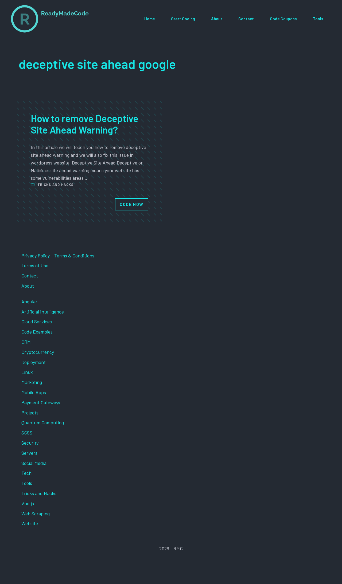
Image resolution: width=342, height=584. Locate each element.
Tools (318, 18)
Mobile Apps (33, 392)
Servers (29, 453)
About (216, 18)
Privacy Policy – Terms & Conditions (57, 255)
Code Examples (37, 332)
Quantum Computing (42, 422)
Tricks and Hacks (55, 184)
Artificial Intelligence (42, 312)
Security (29, 443)
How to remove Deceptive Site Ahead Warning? (84, 123)
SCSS (26, 433)
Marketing (31, 382)
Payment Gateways (40, 402)
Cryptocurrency (37, 352)
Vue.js (27, 503)
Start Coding (183, 18)
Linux (27, 372)
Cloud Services (36, 321)
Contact (246, 18)
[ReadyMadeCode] (50, 19)
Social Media (33, 463)
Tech (26, 473)
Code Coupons (283, 18)
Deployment (33, 362)
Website (29, 523)
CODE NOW (131, 204)
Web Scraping (35, 513)
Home (149, 18)
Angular (29, 301)
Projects (29, 413)
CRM (26, 342)
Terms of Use (34, 265)
